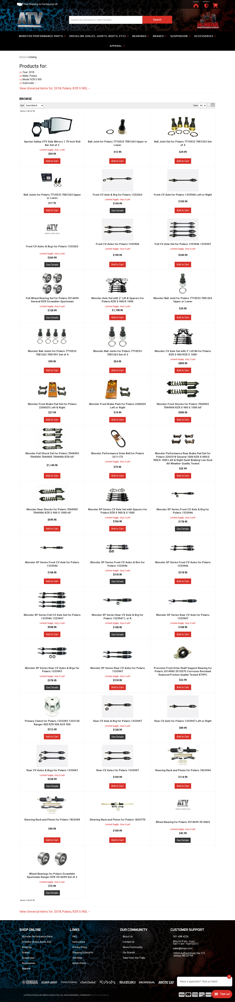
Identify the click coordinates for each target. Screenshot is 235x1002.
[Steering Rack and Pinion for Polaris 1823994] (183, 756)
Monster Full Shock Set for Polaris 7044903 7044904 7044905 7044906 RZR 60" (52, 455)
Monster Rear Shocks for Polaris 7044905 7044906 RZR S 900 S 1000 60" (52, 511)
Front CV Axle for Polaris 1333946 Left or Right (183, 194)
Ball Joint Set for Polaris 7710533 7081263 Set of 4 (183, 143)
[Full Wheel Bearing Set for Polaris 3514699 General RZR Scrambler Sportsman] (52, 284)
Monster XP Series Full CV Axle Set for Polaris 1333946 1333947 (52, 616)
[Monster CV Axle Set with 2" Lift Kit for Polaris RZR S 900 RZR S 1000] (183, 337)
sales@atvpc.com (182, 948)
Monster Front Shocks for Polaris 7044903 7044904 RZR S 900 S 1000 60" (183, 406)
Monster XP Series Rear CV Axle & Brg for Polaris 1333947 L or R (117, 616)
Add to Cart (52, 161)
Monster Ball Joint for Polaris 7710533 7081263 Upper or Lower (182, 300)
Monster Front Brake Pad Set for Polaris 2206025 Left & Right (52, 406)
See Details (117, 210)
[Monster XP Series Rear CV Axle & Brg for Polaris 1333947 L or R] (118, 600)
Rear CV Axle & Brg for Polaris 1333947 (117, 721)
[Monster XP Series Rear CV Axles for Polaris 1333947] (118, 653)
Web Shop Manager (100, 995)
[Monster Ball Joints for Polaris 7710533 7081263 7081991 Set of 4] (52, 337)
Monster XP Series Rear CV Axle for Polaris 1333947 (182, 616)
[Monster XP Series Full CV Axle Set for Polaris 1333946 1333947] (52, 600)
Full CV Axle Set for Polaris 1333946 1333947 (183, 244)
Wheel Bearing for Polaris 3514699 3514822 (183, 822)
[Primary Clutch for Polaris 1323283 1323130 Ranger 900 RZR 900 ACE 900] (52, 706)
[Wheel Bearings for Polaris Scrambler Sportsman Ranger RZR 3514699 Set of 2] (52, 859)
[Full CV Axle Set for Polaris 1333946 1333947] (183, 229)
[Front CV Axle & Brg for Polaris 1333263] (118, 180)
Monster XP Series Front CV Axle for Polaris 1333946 (52, 564)
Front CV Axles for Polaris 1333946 (117, 244)
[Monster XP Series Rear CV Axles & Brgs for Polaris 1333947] (52, 653)
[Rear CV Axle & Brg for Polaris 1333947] (118, 706)
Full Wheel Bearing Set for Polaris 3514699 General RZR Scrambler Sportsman (52, 300)
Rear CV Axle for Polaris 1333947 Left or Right (182, 721)
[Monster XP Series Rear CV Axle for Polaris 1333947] (183, 600)
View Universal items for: (54, 911)
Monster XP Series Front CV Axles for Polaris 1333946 (183, 564)
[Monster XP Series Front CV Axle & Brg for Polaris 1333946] (183, 495)
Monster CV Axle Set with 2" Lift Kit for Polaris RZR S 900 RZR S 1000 (183, 353)
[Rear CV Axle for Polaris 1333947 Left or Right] (183, 706)
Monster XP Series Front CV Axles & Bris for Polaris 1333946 (117, 564)
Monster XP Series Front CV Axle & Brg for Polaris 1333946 (183, 511)
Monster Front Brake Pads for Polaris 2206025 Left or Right (117, 406)
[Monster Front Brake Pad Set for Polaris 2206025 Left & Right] (52, 389)
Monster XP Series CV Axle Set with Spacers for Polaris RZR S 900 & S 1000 (117, 511)
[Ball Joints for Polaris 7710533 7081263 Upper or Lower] (52, 180)
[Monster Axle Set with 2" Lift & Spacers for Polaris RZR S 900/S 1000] (118, 284)
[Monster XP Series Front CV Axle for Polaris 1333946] (52, 548)
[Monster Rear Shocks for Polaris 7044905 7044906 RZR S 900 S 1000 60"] (52, 495)
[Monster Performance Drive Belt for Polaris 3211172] (118, 439)
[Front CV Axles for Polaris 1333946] (118, 229)
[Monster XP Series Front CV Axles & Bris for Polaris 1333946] (118, 548)
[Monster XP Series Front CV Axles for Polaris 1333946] (183, 548)
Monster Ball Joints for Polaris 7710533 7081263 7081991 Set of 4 (52, 353)
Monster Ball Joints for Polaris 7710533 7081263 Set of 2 (117, 353)
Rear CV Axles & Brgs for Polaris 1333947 (52, 770)
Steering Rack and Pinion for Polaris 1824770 (117, 819)
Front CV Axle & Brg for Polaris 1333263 (117, 194)
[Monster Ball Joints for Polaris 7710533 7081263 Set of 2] (118, 337)
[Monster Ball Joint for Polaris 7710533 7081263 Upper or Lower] (183, 284)
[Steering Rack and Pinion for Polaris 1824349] (52, 805)
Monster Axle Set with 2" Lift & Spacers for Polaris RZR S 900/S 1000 (117, 300)
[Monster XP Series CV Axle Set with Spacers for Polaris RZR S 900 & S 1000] (118, 495)
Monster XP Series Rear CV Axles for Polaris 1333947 (117, 670)
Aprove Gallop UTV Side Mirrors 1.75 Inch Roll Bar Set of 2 (52, 143)
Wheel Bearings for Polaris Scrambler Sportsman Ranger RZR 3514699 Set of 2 (52, 875)
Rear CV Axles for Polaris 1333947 (117, 770)
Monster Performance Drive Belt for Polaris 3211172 (117, 455)
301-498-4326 (181, 936)
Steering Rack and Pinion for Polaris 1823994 (183, 770)
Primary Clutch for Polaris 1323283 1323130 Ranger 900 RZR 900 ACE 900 (52, 722)
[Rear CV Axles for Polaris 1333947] (118, 756)
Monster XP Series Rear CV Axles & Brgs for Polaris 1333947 (52, 670)
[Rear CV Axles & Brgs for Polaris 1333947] (52, 756)
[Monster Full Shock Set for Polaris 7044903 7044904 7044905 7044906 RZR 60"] (52, 439)
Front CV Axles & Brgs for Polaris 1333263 (52, 246)
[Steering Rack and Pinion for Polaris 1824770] (118, 805)
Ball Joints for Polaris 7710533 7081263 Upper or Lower (52, 196)
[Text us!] (222, 995)
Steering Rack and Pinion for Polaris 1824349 (52, 819)
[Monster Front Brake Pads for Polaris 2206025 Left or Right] (118, 389)
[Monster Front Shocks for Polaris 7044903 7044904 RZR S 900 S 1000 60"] (183, 389)
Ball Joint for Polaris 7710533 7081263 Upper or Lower (117, 143)
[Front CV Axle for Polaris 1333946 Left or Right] (183, 180)
